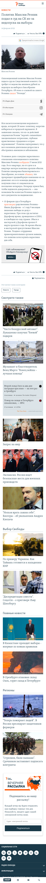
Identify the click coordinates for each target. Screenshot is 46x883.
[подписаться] (9, 858)
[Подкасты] (3, 858)
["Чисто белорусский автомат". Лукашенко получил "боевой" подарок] (23, 314)
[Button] (19, 33)
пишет (13, 93)
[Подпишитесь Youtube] (20, 853)
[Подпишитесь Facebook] (9, 853)
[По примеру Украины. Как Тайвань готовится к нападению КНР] (23, 544)
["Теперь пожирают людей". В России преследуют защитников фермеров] (23, 706)
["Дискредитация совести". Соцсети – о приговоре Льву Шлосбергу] (23, 582)
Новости (5, 10)
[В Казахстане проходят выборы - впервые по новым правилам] (23, 628)
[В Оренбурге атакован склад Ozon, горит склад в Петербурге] (23, 662)
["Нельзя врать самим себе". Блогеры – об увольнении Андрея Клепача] (23, 498)
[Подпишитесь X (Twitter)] (14, 853)
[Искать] (39, 880)
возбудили (24, 162)
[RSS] (36, 853)
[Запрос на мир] (23, 430)
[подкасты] (17, 880)
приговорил (9, 205)
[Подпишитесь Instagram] (31, 853)
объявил (29, 174)
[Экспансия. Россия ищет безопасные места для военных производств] (23, 460)
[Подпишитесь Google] (3, 853)
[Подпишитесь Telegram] (25, 853)
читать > (11, 257)
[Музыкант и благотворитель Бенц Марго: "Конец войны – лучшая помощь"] (23, 352)
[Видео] (28, 880)
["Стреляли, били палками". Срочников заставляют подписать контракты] (23, 743)
